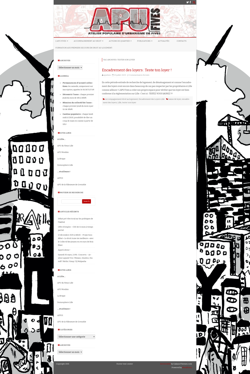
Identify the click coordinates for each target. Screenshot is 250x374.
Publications (144, 41)
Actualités (163, 41)
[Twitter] (187, 2)
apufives (107, 75)
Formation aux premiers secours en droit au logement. (84, 48)
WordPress (187, 367)
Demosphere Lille (65, 165)
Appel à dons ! (64, 250)
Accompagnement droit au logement (121, 99)
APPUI (60, 178)
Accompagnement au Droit (87, 41)
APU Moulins (63, 152)
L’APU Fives (60, 41)
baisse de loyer (174, 99)
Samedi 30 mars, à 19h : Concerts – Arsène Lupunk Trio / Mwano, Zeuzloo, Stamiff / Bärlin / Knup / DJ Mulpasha (75, 258)
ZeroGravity (165, 364)
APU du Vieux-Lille (65, 146)
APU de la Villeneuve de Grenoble (71, 185)
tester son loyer (129, 102)
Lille (119, 102)
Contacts (181, 41)
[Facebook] (190, 2)
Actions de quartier (119, 41)
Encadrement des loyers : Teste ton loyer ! (137, 70)
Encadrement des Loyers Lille (152, 99)
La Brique (61, 159)
